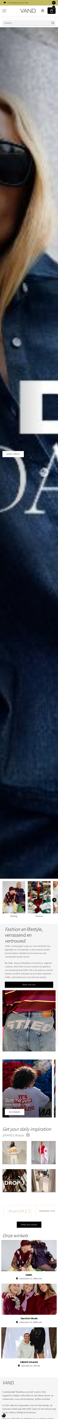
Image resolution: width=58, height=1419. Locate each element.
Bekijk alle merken (29, 1224)
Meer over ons (29, 984)
